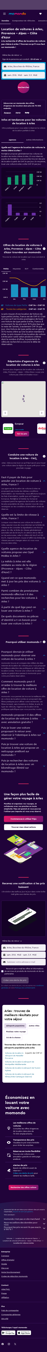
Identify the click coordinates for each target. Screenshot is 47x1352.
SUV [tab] (26, 269)
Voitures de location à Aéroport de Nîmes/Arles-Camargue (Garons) (19, 1075)
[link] (22, 433)
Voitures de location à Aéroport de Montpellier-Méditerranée (19, 1063)
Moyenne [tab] (17, 269)
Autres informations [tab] (34, 140)
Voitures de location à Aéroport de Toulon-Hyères (23, 1069)
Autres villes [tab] (34, 1026)
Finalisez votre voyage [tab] (16, 1032)
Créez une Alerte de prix (23, 1173)
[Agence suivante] (41, 413)
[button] (4, 14)
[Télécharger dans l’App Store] (24, 1332)
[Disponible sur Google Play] (8, 1332)
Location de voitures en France (26, 1238)
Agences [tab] (12, 140)
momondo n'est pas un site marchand (22, 1219)
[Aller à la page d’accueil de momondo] (17, 13)
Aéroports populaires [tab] (15, 1026)
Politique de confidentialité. (25, 988)
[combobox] (12, 55)
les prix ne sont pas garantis (23, 1211)
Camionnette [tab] (38, 269)
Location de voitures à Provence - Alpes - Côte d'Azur (22, 1241)
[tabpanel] (23, 188)
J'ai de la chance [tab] (13, 1038)
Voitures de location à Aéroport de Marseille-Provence (14, 1055)
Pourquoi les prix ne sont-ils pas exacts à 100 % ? (22, 1228)
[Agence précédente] (5, 413)
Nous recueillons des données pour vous (20, 1224)
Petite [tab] (6, 269)
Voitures (9, 1238)
